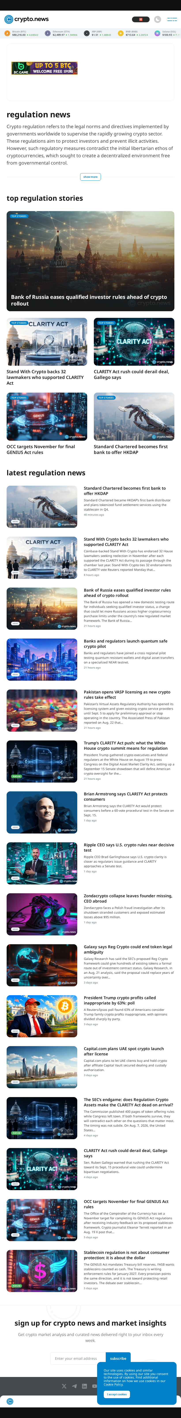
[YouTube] (95, 1386)
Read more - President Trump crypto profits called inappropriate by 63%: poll (42, 1016)
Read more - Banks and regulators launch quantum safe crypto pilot (42, 660)
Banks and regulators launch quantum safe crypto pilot (126, 643)
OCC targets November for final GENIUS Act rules (41, 449)
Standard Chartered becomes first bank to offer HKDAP (131, 449)
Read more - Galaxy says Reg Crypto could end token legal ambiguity (42, 965)
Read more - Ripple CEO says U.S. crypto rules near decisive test (42, 863)
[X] (65, 1386)
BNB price (133, 33)
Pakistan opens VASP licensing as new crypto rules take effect (127, 694)
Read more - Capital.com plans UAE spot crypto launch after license (42, 1067)
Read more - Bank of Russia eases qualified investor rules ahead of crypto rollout (42, 609)
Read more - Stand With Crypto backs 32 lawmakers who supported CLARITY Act (42, 558)
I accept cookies (117, 1394)
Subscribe (118, 1358)
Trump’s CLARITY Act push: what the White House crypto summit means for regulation (126, 745)
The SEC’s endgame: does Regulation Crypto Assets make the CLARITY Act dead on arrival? (128, 1102)
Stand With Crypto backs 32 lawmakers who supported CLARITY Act (45, 377)
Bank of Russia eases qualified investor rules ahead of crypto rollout (89, 300)
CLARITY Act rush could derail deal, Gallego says (131, 374)
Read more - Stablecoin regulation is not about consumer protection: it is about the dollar (42, 1271)
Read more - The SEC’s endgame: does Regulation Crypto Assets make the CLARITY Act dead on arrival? (42, 1118)
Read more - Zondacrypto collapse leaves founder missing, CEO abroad (42, 914)
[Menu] (172, 19)
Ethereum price (61, 33)
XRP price (97, 33)
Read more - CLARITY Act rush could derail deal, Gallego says (42, 1169)
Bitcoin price (21, 33)
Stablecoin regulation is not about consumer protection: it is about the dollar (127, 1255)
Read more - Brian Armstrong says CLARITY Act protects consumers (42, 812)
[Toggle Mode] (157, 19)
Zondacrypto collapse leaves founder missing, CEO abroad (128, 898)
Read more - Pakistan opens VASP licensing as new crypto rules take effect (42, 710)
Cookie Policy (113, 1384)
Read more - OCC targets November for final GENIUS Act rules (42, 1220)
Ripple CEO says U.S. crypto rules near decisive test (129, 847)
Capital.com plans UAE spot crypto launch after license (124, 1051)
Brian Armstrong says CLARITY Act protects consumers (126, 796)
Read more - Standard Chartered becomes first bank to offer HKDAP (42, 507)
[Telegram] (75, 1386)
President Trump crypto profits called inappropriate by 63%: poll (120, 1000)
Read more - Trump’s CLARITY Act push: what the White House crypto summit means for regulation (42, 761)
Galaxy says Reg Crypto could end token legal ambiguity (128, 949)
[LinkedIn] (85, 1386)
